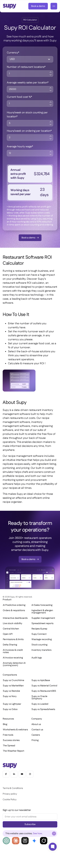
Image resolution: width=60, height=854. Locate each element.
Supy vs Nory (9, 696)
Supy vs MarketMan (13, 686)
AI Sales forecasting (42, 605)
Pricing (35, 740)
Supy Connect (39, 634)
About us (36, 724)
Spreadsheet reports (43, 623)
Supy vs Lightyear (12, 704)
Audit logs (37, 658)
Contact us (37, 729)
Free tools (8, 735)
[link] (38, 6)
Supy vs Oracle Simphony (39, 697)
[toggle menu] (53, 6)
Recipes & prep (39, 629)
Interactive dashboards (15, 618)
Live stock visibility (12, 623)
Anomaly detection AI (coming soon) (14, 664)
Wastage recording (42, 639)
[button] (30, 59)
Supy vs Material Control (44, 686)
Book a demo (38, 6)
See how (37, 833)
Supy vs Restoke (11, 691)
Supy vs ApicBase (41, 680)
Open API (7, 634)
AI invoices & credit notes (13, 651)
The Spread (9, 745)
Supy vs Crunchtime (13, 680)
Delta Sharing (10, 645)
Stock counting (39, 645)
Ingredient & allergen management (42, 611)
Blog (5, 724)
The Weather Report (13, 751)
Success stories (11, 740)
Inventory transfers (42, 650)
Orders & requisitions (14, 610)
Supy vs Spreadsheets (43, 709)
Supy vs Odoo (10, 709)
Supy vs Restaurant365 (44, 691)
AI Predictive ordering (14, 605)
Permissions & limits (13, 639)
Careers (36, 735)
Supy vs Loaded (40, 704)
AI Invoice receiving (13, 658)
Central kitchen (11, 629)
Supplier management (43, 618)
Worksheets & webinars (15, 729)
